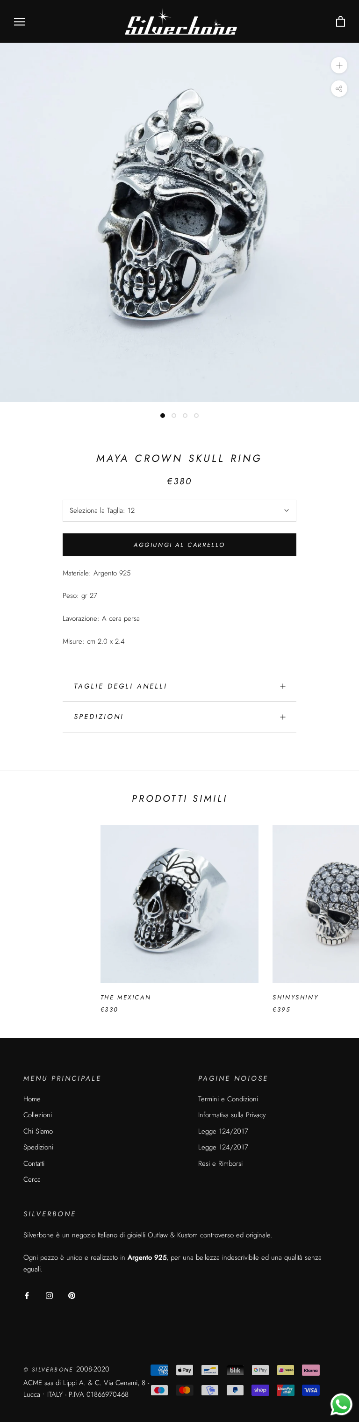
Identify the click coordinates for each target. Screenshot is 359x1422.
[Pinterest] (71, 1295)
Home (32, 1099)
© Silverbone (49, 1369)
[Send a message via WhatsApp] (341, 1404)
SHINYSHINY (295, 997)
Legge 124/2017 (223, 1131)
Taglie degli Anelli (120, 686)
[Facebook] (26, 1295)
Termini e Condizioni (228, 1099)
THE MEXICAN (126, 997)
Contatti (33, 1163)
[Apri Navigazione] (19, 22)
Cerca (32, 1179)
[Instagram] (49, 1295)
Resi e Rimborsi (220, 1163)
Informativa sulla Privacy (232, 1115)
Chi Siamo (38, 1131)
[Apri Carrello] (340, 21)
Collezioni (37, 1115)
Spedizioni (99, 716)
